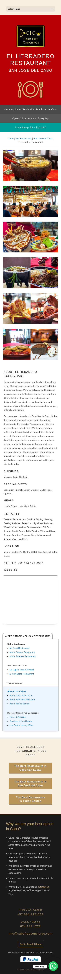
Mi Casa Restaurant (19, 648)
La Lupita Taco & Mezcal (22, 669)
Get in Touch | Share (30, 944)
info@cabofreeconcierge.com (30, 933)
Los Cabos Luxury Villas (21, 725)
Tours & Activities (18, 717)
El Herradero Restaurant (22, 673)
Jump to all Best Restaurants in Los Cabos (30, 751)
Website (11, 569)
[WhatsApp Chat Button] (53, 966)
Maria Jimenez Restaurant (23, 656)
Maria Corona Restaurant (22, 652)
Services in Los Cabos (21, 721)
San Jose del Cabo (42, 138)
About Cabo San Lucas (21, 695)
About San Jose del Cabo (22, 699)
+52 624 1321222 (30, 914)
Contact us (43, 886)
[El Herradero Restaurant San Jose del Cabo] (30, 180)
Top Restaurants (23, 138)
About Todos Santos (19, 703)
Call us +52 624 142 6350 (23, 563)
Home (10, 138)
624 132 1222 (30, 926)
